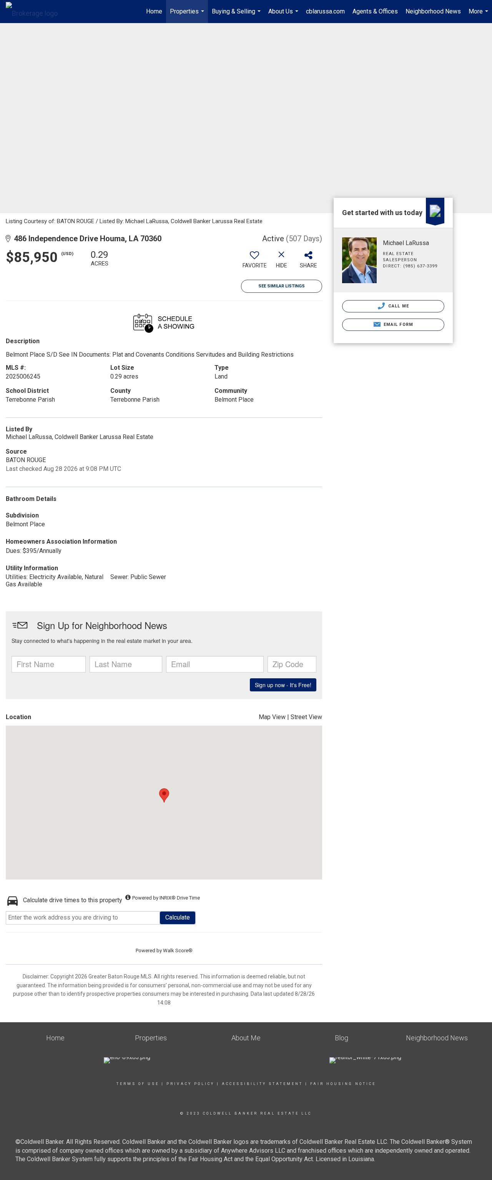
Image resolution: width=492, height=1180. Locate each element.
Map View (272, 717)
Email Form (397, 324)
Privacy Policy (190, 1084)
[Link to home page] (35, 11)
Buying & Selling (237, 15)
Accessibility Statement (262, 1084)
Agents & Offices (375, 11)
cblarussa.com (325, 11)
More (479, 15)
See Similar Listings (281, 286)
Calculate (177, 917)
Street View (306, 717)
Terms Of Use (137, 1084)
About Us (284, 15)
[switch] (254, 262)
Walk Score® (178, 950)
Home (154, 11)
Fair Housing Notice (343, 1084)
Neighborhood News (433, 11)
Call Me (398, 306)
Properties (188, 15)
